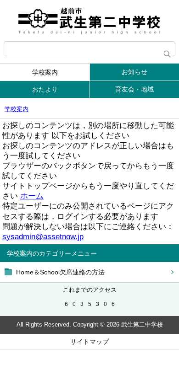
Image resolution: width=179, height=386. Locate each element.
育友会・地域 (134, 89)
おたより (45, 89)
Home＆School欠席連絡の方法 (60, 272)
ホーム (32, 196)
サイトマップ (89, 341)
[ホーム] (89, 20)
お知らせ (134, 71)
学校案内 (45, 72)
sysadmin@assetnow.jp (43, 236)
